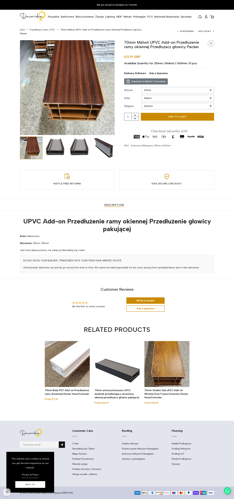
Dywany (176, 464)
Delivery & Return (135, 73)
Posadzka (53, 16)
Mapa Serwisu (79, 453)
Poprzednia (187, 31)
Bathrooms (67, 16)
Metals (128, 16)
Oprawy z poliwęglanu (133, 459)
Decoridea (34, 492)
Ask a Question (158, 73)
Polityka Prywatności (83, 459)
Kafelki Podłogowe (181, 443)
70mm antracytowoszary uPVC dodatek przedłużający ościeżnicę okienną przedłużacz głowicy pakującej (117, 394)
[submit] (62, 444)
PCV (150, 16)
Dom (22, 29)
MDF (119, 16)
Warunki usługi (79, 464)
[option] (67, 87)
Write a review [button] (145, 300)
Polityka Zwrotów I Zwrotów (86, 469)
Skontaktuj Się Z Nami (83, 448)
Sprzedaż (186, 16)
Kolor (127, 98)
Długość (129, 106)
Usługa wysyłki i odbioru (84, 474)
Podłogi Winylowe (181, 448)
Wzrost (128, 90)
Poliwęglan (139, 16)
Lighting (110, 16)
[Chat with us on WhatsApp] (227, 490)
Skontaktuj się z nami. (73, 250)
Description (114, 204)
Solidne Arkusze (130, 443)
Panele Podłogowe (181, 459)
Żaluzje (99, 16)
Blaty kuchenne (85, 16)
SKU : (127, 145)
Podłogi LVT (178, 453)
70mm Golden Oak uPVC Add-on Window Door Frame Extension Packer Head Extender (166, 394)
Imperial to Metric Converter (148, 81)
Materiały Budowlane (166, 16)
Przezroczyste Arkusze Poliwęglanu (140, 448)
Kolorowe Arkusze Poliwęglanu (138, 453)
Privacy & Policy (30, 474)
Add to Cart (177, 116)
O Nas (75, 443)
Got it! (30, 484)
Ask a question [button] (145, 308)
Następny (205, 31)
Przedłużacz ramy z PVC (43, 29)
